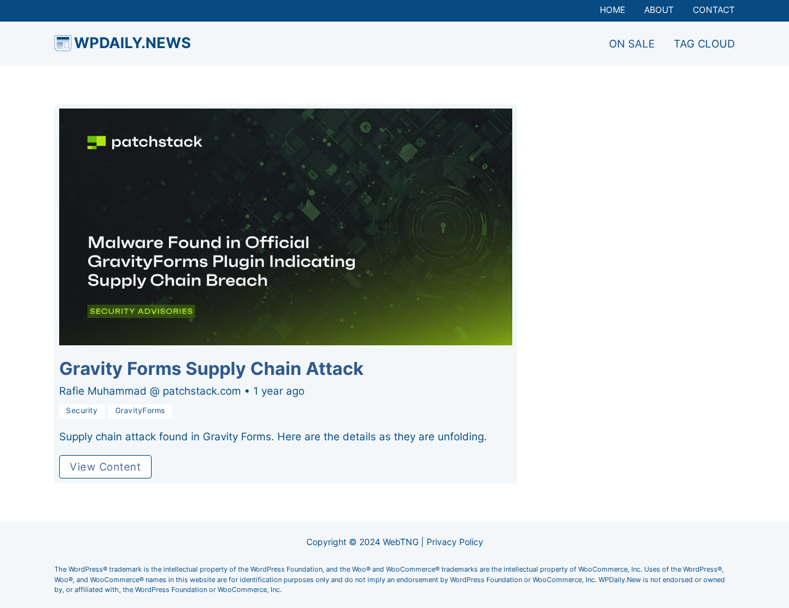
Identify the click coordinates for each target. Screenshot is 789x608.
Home (612, 10)
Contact (714, 10)
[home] (63, 43)
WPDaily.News (132, 43)
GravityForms (140, 410)
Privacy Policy (455, 542)
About (659, 10)
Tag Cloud (704, 44)
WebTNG (401, 542)
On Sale (632, 44)
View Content (105, 467)
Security (81, 410)
